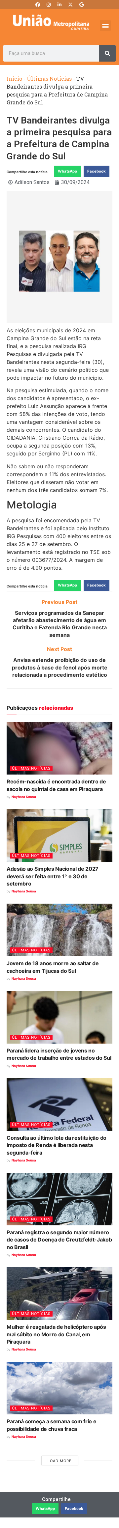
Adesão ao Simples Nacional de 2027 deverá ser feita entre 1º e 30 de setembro (53, 876)
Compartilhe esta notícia (27, 172)
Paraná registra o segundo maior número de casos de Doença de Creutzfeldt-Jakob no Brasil (59, 1239)
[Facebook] (37, 4)
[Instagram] (48, 4)
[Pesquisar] (107, 53)
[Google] (81, 4)
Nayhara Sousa (24, 797)
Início (14, 78)
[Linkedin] (59, 4)
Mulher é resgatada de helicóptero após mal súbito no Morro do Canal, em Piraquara (56, 1334)
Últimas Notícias (49, 78)
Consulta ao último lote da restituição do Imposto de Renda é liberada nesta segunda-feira (56, 1145)
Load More (60, 1461)
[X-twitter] (70, 4)
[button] (105, 25)
